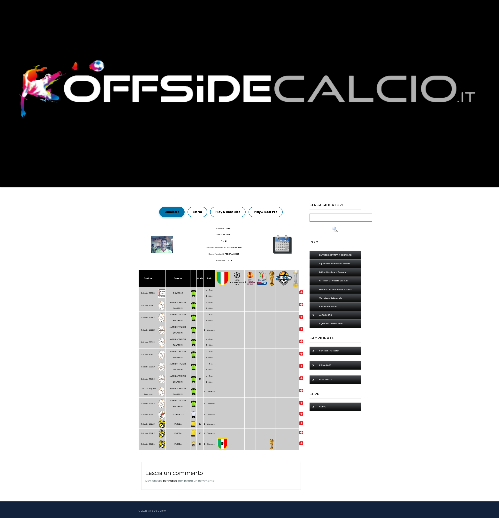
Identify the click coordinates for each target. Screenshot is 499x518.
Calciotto (172, 212)
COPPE (322, 407)
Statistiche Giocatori (329, 351)
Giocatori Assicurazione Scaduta (335, 289)
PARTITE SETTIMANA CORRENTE (335, 255)
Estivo (197, 212)
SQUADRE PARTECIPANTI (331, 324)
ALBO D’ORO (325, 315)
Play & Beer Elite (227, 212)
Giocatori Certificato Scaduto (333, 281)
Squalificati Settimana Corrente (334, 264)
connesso (170, 481)
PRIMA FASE (325, 365)
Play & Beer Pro (265, 212)
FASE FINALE (325, 380)
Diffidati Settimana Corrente (333, 272)
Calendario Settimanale (330, 298)
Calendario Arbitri (328, 306)
